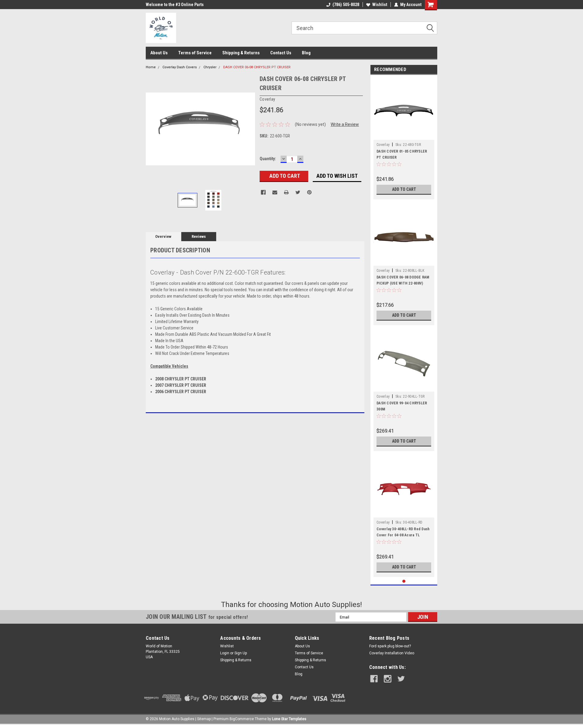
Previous (152, 129)
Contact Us (280, 53)
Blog (306, 53)
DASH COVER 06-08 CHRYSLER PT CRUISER (257, 67)
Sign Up (240, 653)
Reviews (199, 236)
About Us (159, 53)
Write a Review (345, 124)
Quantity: (268, 158)
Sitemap (204, 719)
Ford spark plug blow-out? (390, 646)
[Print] (286, 192)
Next (249, 129)
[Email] (274, 192)
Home (151, 67)
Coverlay (383, 145)
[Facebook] (263, 192)
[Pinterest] (309, 192)
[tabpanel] (403, 138)
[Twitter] (297, 192)
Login (224, 653)
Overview (163, 236)
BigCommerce (242, 719)
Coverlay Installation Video (391, 653)
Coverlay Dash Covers (179, 67)
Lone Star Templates (289, 719)
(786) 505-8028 (345, 4)
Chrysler (209, 67)
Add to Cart (404, 189)
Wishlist (379, 4)
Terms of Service (195, 53)
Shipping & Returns (241, 53)
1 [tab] (404, 581)
